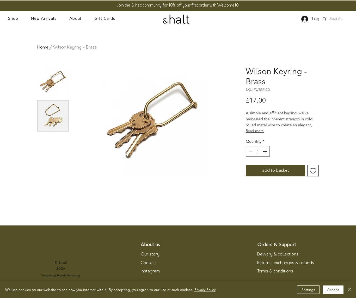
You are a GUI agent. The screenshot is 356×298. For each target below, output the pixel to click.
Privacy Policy (205, 289)
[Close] (350, 289)
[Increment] (265, 151)
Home (42, 47)
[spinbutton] (258, 151)
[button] (13, 19)
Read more (255, 130)
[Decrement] (250, 151)
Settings (308, 289)
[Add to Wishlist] (313, 170)
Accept (333, 289)
